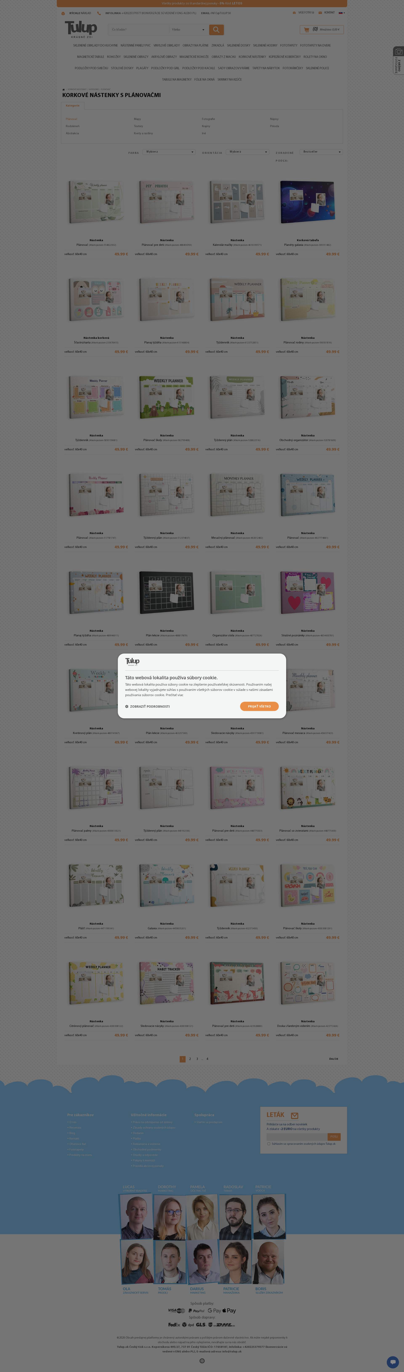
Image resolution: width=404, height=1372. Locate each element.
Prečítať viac (174, 695)
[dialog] (202, 686)
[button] (147, 706)
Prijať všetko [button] (259, 706)
